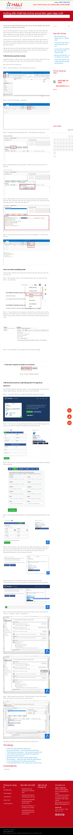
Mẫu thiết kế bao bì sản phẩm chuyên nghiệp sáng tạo (22, 757)
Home (12, 16)
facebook (56, 815)
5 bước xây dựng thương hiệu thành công (18, 748)
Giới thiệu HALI (7, 790)
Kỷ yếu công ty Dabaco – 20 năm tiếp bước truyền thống (23, 750)
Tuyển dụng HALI (8, 803)
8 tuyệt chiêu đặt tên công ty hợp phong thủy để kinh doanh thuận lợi (61, 61)
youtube (61, 815)
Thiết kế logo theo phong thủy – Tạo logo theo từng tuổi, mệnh (24, 752)
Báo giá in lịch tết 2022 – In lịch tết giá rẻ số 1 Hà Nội (62, 56)
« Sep (54, 156)
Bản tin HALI (7, 800)
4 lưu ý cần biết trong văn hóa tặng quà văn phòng (21, 761)
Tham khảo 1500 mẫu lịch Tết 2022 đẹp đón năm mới (61, 44)
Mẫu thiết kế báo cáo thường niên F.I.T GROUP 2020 (61, 38)
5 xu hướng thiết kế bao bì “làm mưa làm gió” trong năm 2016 (24, 763)
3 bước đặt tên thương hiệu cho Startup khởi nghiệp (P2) (23, 754)
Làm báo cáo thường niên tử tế (15, 755)
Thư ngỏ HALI (7, 796)
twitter (59, 815)
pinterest (63, 815)
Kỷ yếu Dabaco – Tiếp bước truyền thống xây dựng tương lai (24, 759)
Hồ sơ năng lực (8, 793)
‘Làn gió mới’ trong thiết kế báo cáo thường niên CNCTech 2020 (61, 50)
